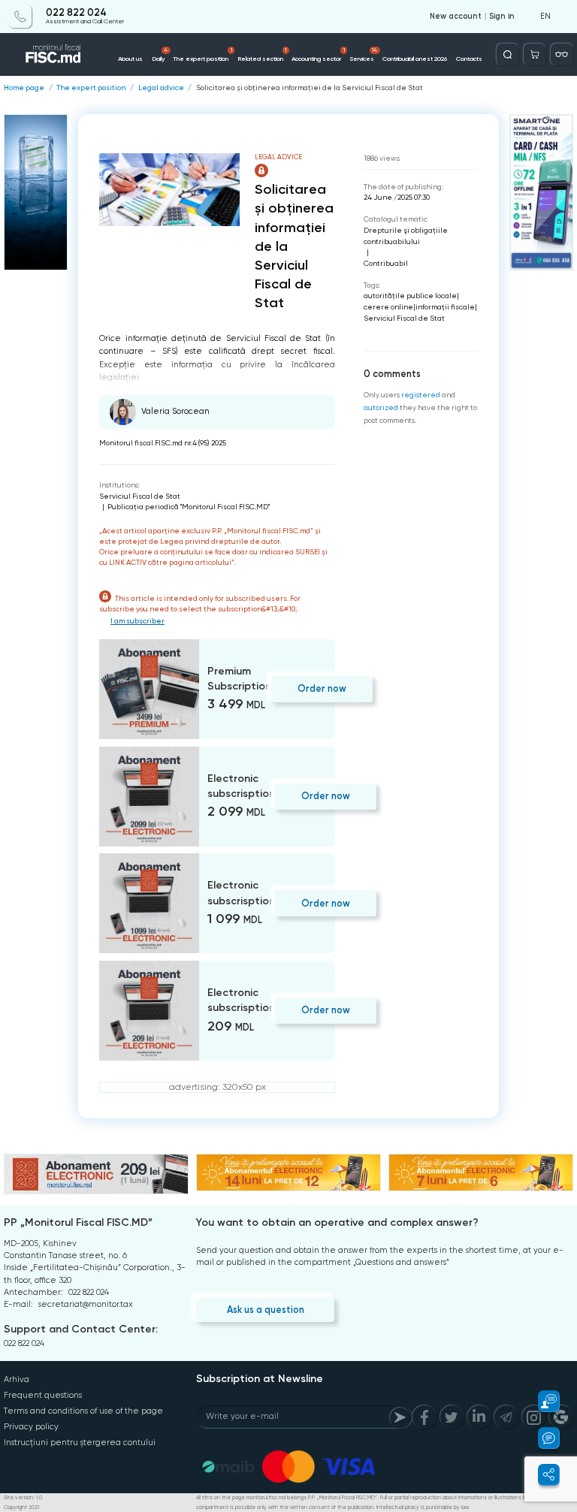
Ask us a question (265, 1309)
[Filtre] (561, 54)
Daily (160, 55)
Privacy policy (31, 1427)
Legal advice (161, 88)
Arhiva (16, 1379)
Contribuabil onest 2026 (414, 58)
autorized (381, 407)
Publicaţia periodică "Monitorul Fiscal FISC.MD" (188, 506)
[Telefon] (20, 16)
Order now (322, 688)
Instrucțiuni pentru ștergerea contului (80, 1442)
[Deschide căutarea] (507, 54)
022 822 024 (76, 13)
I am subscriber (137, 621)
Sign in (502, 16)
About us (130, 58)
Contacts (469, 58)
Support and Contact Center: (81, 1329)
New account (456, 16)
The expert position (202, 55)
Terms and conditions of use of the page (83, 1411)
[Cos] (534, 54)
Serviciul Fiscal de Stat (139, 496)
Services (364, 55)
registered (420, 395)
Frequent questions (43, 1395)
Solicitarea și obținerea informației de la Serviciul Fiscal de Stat (309, 88)
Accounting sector (318, 55)
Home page (24, 88)
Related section (262, 55)
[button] (542, 1401)
